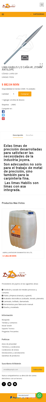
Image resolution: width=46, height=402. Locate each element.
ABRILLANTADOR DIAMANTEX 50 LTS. (17, 253)
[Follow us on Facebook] (3, 111)
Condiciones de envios (10, 350)
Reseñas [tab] (29, 135)
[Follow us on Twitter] (3, 115)
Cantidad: (5, 94)
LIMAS (13, 104)
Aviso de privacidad (9, 344)
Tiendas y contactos (9, 323)
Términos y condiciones (11, 347)
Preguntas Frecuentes (10, 331)
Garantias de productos (11, 356)
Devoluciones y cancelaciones (13, 353)
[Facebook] (4, 384)
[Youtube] (9, 384)
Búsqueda (5, 320)
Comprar (25, 94)
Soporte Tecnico (8, 328)
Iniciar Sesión (7, 325)
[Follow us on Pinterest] (3, 118)
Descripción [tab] (18, 135)
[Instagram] (15, 384)
